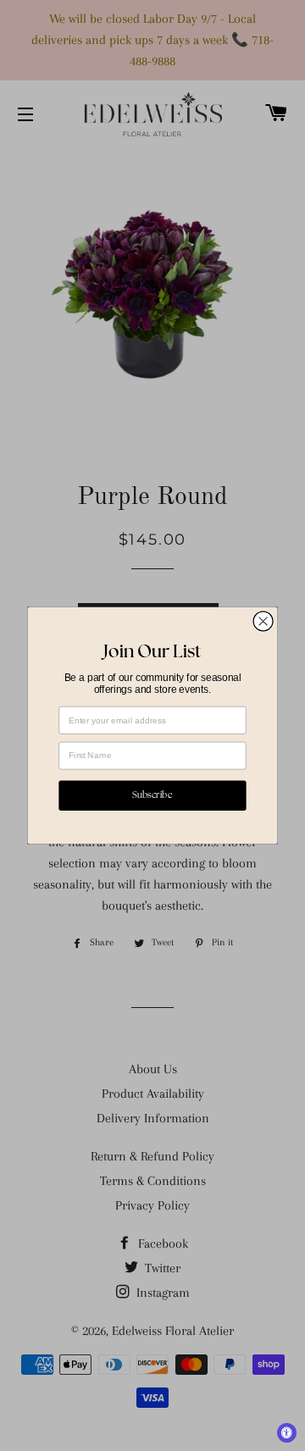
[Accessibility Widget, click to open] (287, 1433)
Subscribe (152, 795)
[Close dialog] (263, 621)
